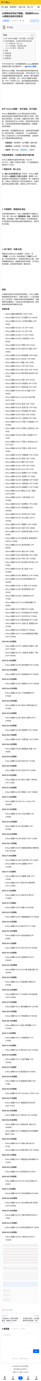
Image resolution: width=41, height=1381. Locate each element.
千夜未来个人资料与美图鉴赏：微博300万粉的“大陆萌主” (10, 1320)
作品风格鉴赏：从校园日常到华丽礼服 (18, 41)
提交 (36, 1351)
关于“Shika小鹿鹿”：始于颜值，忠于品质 (19, 38)
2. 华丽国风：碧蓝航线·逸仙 (17, 46)
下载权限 (8, 56)
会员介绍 (22, 7)
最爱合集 (6, 21)
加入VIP (30, 7)
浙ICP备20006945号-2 (20, 1369)
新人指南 (4, 7)
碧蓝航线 (23, 150)
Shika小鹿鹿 (31, 66)
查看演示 (8, 58)
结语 (6, 51)
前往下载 (35, 21)
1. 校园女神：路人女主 (15, 43)
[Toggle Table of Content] (31, 35)
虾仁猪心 (25, 1366)
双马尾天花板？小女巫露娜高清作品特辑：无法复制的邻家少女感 (31, 1320)
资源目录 (8, 53)
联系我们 (13, 7)
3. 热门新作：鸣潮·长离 (16, 48)
